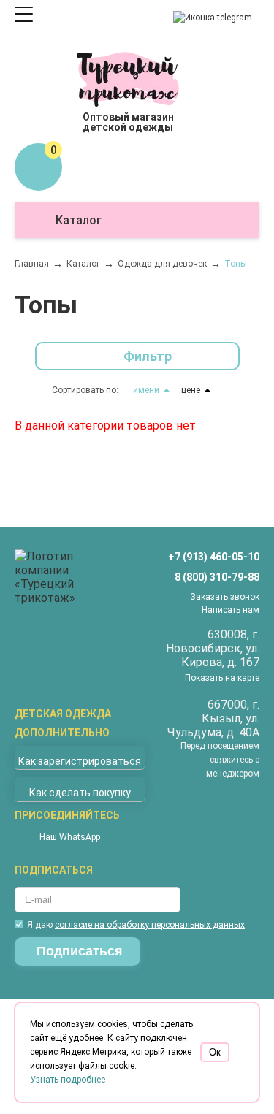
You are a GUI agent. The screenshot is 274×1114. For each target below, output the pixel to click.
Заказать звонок (224, 597)
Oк (215, 1052)
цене (190, 390)
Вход (60, 84)
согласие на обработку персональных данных (150, 925)
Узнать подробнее (67, 1080)
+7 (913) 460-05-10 (213, 556)
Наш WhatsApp (69, 837)
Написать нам (230, 610)
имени (146, 390)
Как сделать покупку (80, 792)
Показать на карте (222, 678)
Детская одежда (63, 714)
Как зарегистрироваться (79, 761)
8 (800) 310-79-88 (217, 577)
